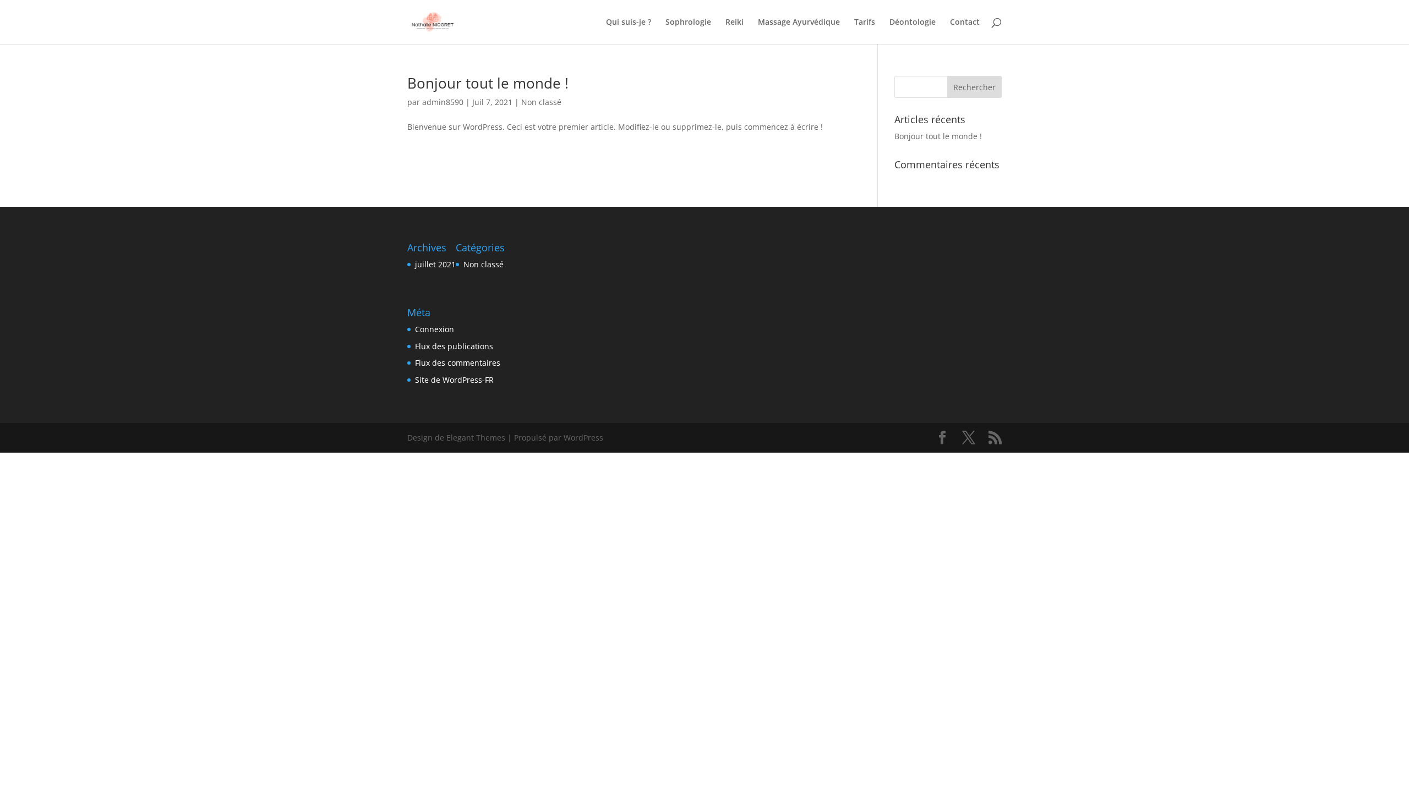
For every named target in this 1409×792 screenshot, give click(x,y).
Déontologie (912, 22)
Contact (965, 22)
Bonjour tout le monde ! (488, 83)
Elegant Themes (475, 437)
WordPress (583, 437)
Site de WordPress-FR (454, 380)
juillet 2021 (435, 264)
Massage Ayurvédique (799, 22)
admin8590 (442, 102)
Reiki (734, 22)
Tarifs (864, 22)
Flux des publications (454, 346)
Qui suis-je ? (628, 22)
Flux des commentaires (457, 363)
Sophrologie (688, 22)
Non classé (541, 102)
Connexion (434, 329)
